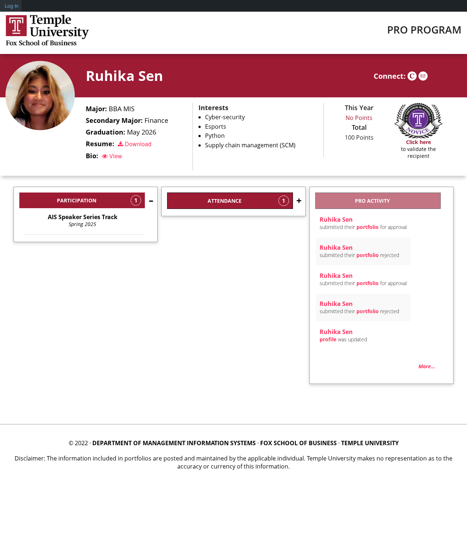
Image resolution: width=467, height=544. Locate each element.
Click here (418, 142)
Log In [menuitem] (12, 6)
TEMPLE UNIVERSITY (370, 443)
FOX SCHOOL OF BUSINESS (298, 443)
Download (137, 144)
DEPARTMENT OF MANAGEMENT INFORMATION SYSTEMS (174, 443)
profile (328, 339)
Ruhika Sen (124, 75)
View (115, 156)
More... (426, 366)
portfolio (367, 227)
